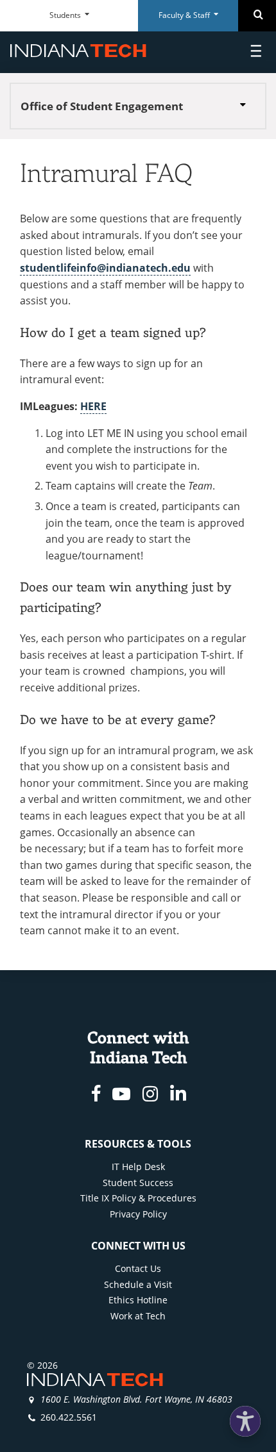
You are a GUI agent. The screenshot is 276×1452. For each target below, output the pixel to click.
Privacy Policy (138, 1214)
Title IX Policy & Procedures (138, 1198)
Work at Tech (138, 1316)
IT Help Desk (138, 1166)
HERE (93, 406)
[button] (245, 1421)
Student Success (138, 1182)
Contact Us (138, 1268)
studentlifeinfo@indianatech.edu (105, 268)
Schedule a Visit (138, 1284)
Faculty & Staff (185, 15)
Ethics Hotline (138, 1300)
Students (66, 15)
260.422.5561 (68, 1417)
